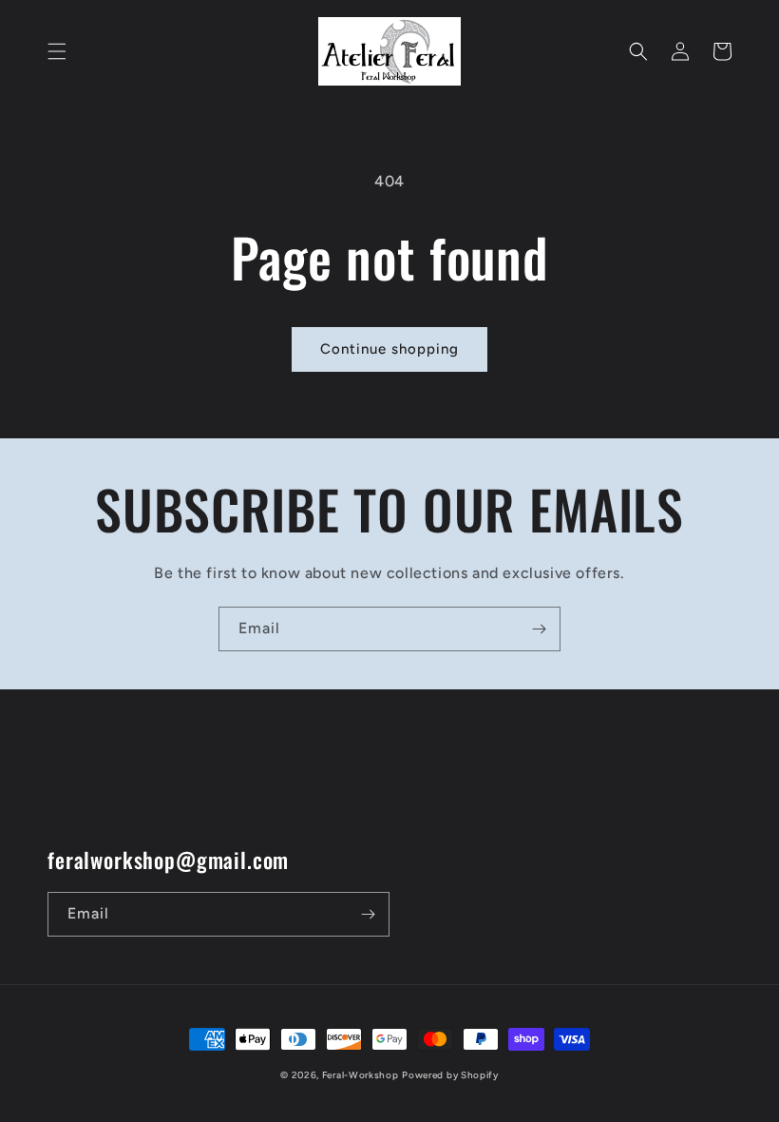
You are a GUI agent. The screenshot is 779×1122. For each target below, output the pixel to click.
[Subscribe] (539, 629)
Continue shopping (389, 349)
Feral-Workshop (360, 1075)
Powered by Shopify (450, 1075)
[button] (57, 51)
